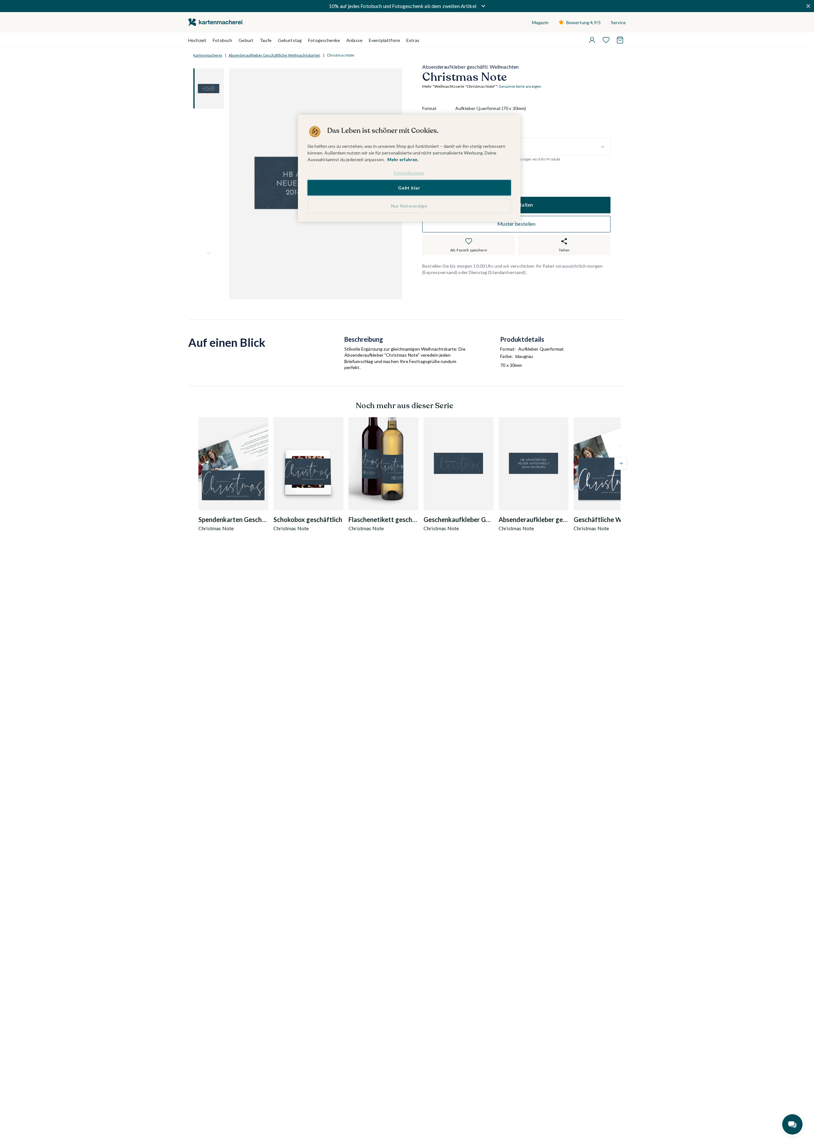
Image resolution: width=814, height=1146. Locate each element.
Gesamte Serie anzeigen (520, 86)
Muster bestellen (516, 224)
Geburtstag (290, 40)
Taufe (266, 40)
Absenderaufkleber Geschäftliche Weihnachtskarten (275, 55)
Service (618, 22)
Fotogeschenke (324, 40)
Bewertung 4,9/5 (583, 22)
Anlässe (354, 40)
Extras (412, 40)
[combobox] (532, 147)
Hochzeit (197, 40)
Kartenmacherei (207, 55)
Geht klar (409, 187)
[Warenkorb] (620, 40)
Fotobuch (222, 40)
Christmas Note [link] (341, 55)
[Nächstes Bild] (208, 253)
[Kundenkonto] (592, 40)
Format (429, 108)
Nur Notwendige (409, 206)
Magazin (540, 22)
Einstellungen (409, 172)
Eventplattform (384, 40)
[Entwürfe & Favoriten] (606, 40)
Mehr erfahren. (402, 159)
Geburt (245, 40)
